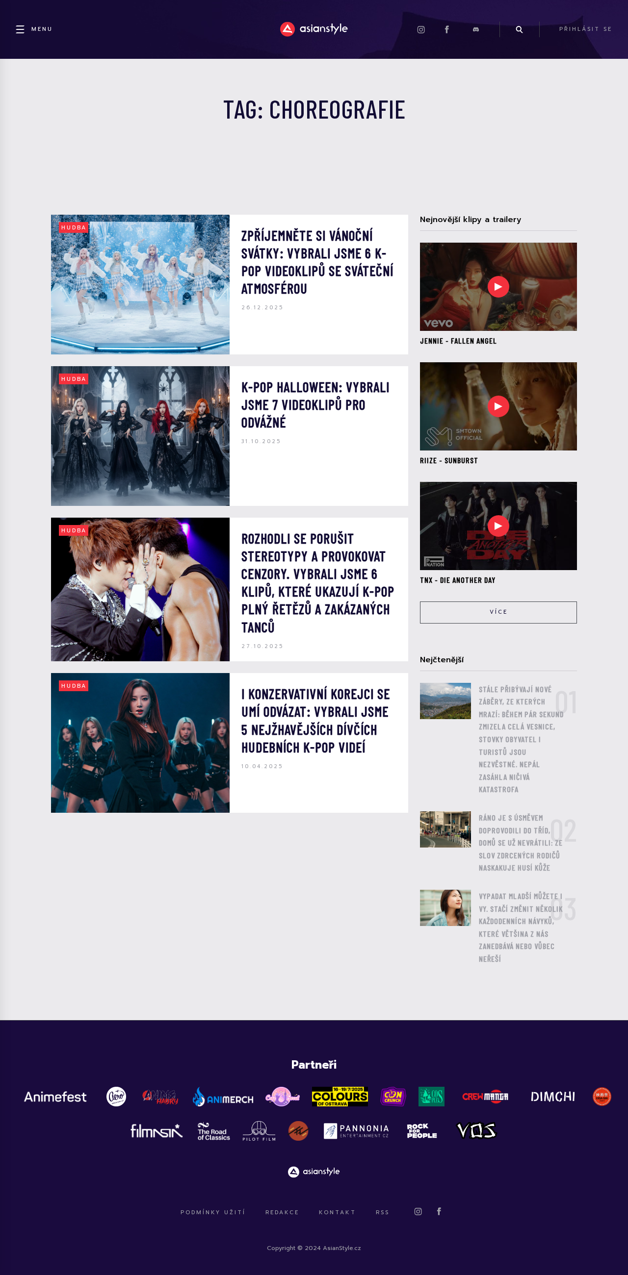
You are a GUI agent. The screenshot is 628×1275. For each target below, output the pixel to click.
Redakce (282, 1212)
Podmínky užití (213, 1212)
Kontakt (337, 1212)
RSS (383, 1212)
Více (499, 612)
